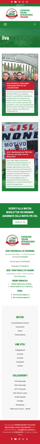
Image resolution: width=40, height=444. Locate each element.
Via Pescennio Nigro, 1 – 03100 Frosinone (20, 254)
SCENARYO (18, 432)
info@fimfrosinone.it (26, 430)
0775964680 (23, 257)
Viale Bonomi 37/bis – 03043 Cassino (20, 274)
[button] (5, 24)
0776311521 (21, 276)
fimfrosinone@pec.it (21, 295)
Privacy (28, 432)
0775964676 (24, 266)
